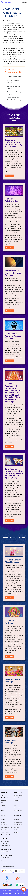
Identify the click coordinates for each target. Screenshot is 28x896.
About (2, 795)
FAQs (2, 802)
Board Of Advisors (5, 797)
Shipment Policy (5, 832)
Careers (3, 805)
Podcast (3, 815)
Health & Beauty (18, 815)
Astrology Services (18, 795)
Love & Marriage (18, 802)
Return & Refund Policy (6, 827)
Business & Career (18, 807)
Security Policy (4, 829)
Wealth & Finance (18, 810)
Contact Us (16, 827)
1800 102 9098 (4, 851)
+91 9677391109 (5, 863)
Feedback (16, 829)
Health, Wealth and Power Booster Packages (14, 99)
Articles (3, 813)
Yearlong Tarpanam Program (13, 81)
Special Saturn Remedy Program (14, 93)
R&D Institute (4, 800)
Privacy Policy (4, 824)
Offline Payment (18, 824)
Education (16, 813)
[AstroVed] (6, 2)
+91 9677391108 (5, 843)
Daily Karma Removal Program (13, 87)
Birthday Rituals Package (14, 77)
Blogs (2, 810)
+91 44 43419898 (5, 845)
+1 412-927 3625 (5, 857)
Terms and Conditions (6, 834)
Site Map (16, 832)
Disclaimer (3, 822)
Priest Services (17, 800)
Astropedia (16, 797)
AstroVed (12, 891)
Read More (9, 176)
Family (15, 805)
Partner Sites (4, 807)
